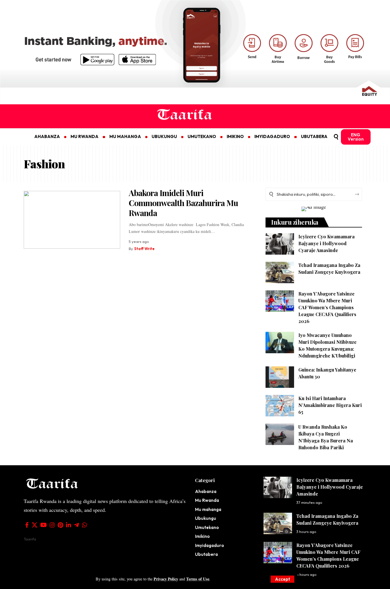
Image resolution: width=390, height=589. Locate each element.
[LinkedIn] (69, 525)
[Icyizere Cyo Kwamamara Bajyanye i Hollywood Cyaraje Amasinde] (280, 244)
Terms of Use (197, 579)
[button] (282, 579)
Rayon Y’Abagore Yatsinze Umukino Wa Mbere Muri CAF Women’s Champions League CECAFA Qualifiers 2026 (327, 307)
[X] (34, 525)
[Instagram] (52, 525)
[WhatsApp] (85, 525)
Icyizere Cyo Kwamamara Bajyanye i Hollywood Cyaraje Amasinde (326, 243)
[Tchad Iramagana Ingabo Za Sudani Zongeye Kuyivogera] (280, 272)
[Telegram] (77, 525)
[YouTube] (43, 525)
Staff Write (144, 248)
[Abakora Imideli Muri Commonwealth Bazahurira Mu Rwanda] (72, 220)
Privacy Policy (166, 579)
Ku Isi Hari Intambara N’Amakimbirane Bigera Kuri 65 (330, 405)
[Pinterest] (60, 525)
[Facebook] (27, 525)
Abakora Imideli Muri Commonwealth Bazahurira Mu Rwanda (183, 202)
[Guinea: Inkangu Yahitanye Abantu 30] (280, 377)
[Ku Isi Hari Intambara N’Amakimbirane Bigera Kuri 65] (280, 405)
